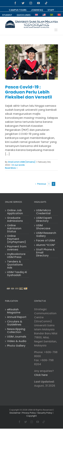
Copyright (31, 415)
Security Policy (44, 412)
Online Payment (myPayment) (16, 239)
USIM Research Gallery (46, 234)
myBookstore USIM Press (16, 256)
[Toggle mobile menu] (56, 30)
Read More (10, 167)
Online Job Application (15, 212)
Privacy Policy (29, 412)
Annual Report (16, 317)
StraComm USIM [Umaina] (21, 161)
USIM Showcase (43, 227)
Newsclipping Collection (16, 331)
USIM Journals (16, 336)
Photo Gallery (16, 345)
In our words (18, 164)
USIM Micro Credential (43, 212)
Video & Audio (16, 341)
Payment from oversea (16, 248)
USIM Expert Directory (44, 219)
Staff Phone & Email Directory (45, 252)
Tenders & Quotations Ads (15, 264)
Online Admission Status (14, 228)
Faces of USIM (45, 240)
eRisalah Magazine (13, 311)
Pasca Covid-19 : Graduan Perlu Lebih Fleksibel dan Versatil (28, 92)
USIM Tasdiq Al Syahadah (17, 274)
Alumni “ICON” (45, 245)
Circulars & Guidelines (14, 323)
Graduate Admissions (15, 219)
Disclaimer (15, 412)
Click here (41, 375)
